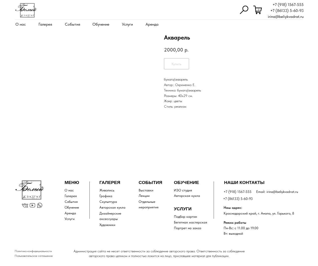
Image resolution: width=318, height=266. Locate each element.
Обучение (100, 24)
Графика (105, 196)
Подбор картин (185, 217)
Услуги (127, 24)
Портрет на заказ (187, 228)
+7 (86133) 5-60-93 (287, 10)
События (72, 24)
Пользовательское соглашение (34, 256)
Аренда (152, 24)
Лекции (144, 196)
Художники (107, 225)
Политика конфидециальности (33, 251)
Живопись (106, 190)
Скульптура (108, 202)
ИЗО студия (183, 190)
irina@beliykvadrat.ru (286, 16)
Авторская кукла (112, 207)
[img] (26, 10)
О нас (20, 24)
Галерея (45, 24)
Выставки (146, 190)
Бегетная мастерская (190, 222)
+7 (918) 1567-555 (288, 4)
